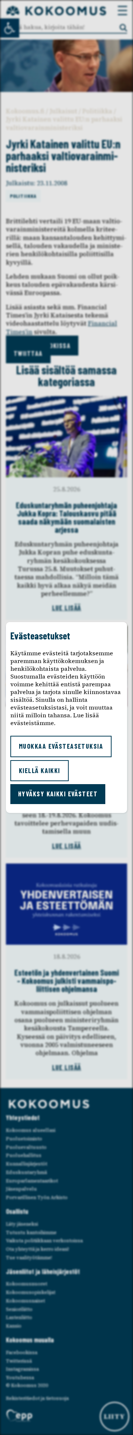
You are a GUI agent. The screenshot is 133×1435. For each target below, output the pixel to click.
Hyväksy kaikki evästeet (58, 794)
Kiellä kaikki (39, 770)
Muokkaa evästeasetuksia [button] (61, 746)
